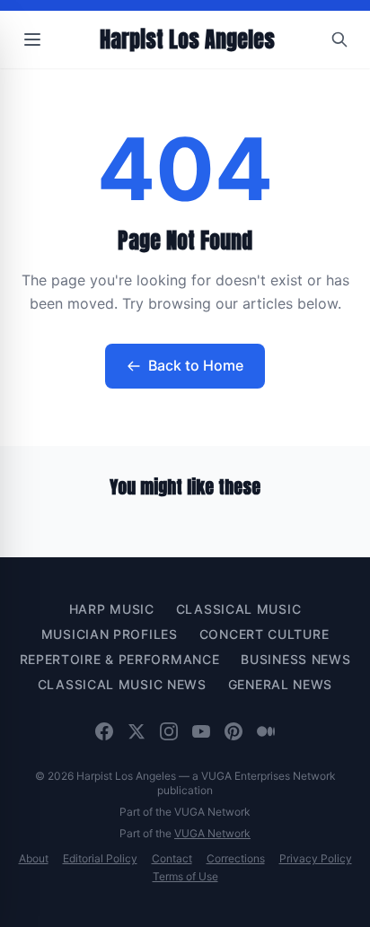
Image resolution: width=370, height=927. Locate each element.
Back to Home (195, 365)
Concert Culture (264, 634)
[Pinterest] (233, 731)
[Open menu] (32, 39)
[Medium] (266, 731)
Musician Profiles (109, 634)
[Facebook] (104, 731)
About (33, 858)
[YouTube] (201, 731)
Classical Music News (122, 684)
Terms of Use (185, 876)
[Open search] (339, 39)
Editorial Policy (100, 858)
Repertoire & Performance (120, 659)
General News (280, 684)
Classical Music (239, 609)
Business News (295, 659)
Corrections (236, 858)
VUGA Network (212, 833)
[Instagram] (169, 731)
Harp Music (111, 609)
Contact (172, 858)
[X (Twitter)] (136, 731)
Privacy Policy (315, 858)
